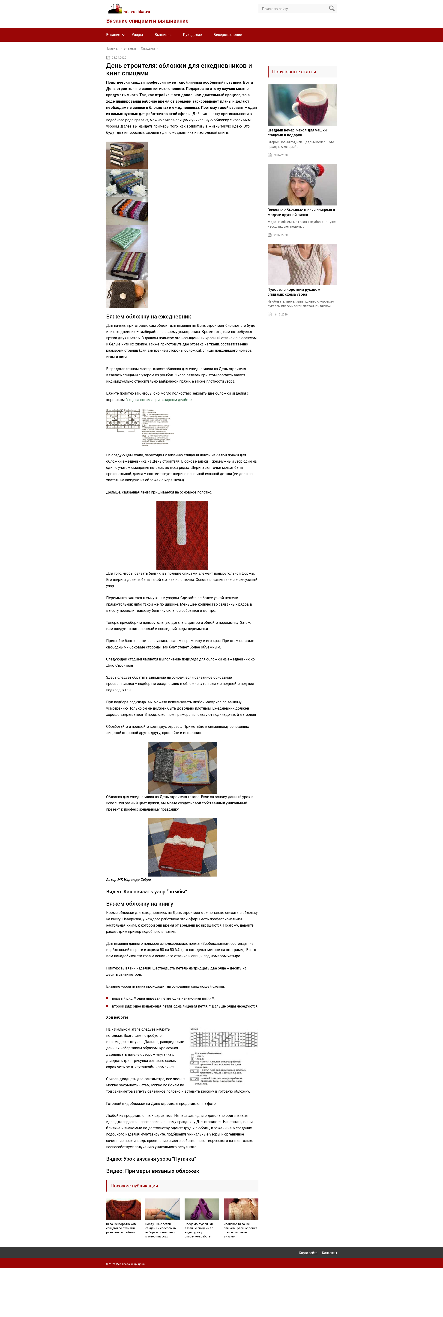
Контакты (329, 1253)
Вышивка (163, 35)
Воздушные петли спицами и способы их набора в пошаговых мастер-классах (160, 1230)
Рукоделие (192, 35)
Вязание (113, 35)
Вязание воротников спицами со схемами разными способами (121, 1228)
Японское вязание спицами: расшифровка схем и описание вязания (240, 1230)
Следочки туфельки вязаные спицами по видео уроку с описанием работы (199, 1230)
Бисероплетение (227, 35)
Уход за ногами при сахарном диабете (159, 400)
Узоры (137, 35)
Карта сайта (308, 1253)
